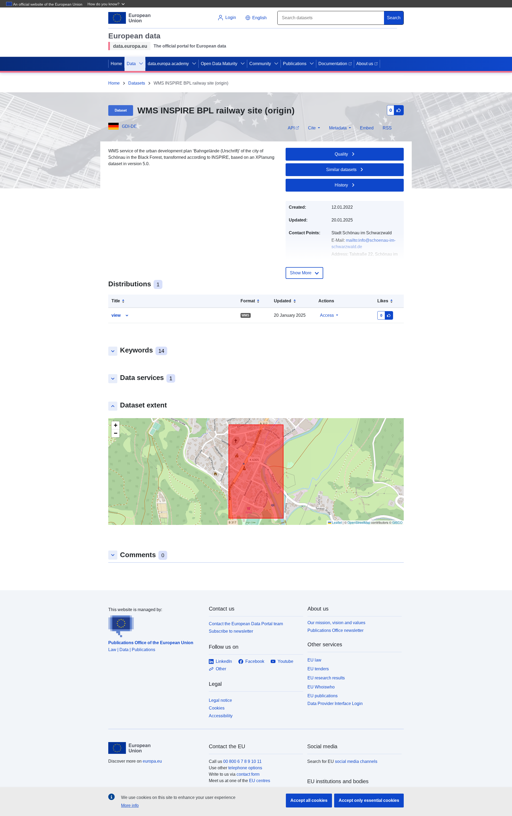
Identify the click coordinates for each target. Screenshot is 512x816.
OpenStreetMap (358, 522)
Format (248, 301)
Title (115, 301)
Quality (341, 154)
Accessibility (221, 716)
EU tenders (318, 669)
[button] (107, 3)
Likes (382, 301)
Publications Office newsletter (335, 630)
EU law (314, 660)
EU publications (322, 696)
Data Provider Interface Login (335, 703)
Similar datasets (341, 169)
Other (221, 669)
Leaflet (336, 522)
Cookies (217, 708)
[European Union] (155, 748)
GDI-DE (129, 126)
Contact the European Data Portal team (246, 623)
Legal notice (220, 700)
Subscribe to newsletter (231, 631)
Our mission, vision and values (336, 622)
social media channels (356, 761)
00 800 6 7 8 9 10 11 (242, 761)
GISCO (397, 522)
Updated (282, 301)
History (341, 185)
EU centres (259, 780)
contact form (248, 774)
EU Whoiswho (321, 687)
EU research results (326, 678)
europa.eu (152, 761)
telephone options (245, 768)
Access (327, 315)
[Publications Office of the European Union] (155, 625)
